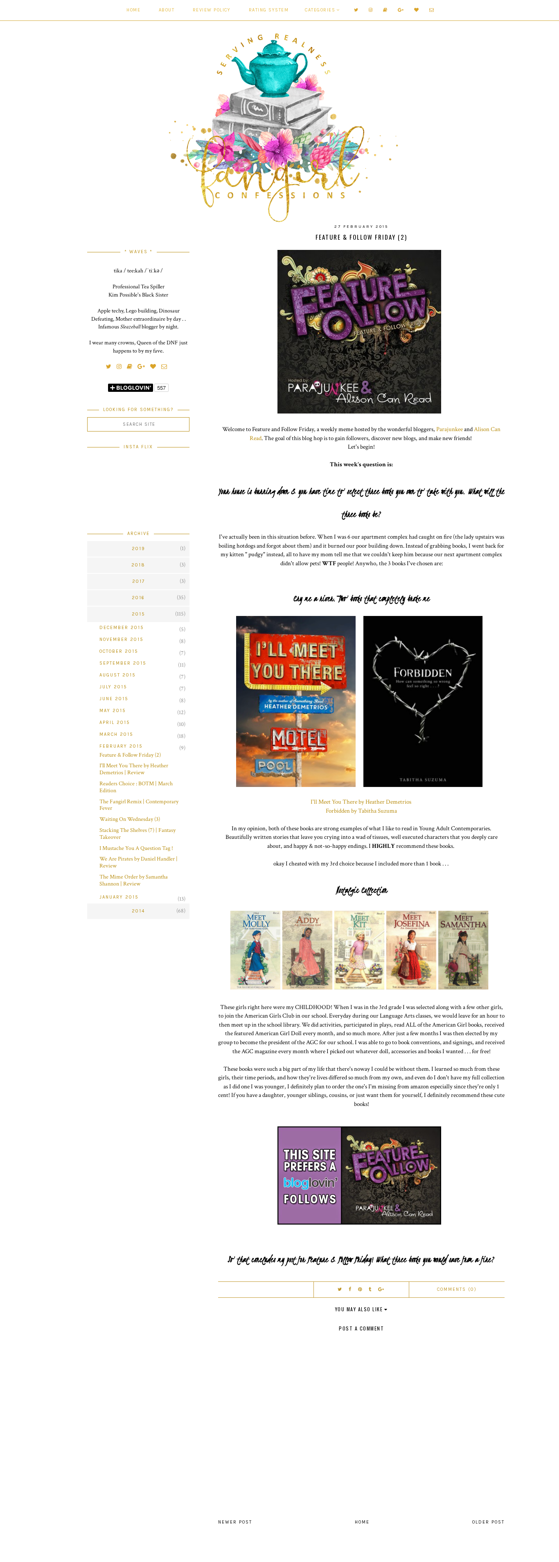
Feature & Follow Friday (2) (130, 755)
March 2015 (116, 734)
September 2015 (123, 663)
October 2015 (118, 651)
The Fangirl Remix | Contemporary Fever (138, 805)
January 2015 (119, 897)
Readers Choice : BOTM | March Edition (136, 787)
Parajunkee (449, 429)
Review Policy (212, 10)
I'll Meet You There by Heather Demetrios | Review (133, 769)
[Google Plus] (403, 10)
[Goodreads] (387, 10)
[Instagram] (373, 10)
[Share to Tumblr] (370, 1289)
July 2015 (113, 687)
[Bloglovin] (419, 10)
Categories (320, 10)
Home (133, 10)
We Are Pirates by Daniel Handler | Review (138, 862)
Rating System (269, 10)
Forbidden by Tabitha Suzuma (361, 811)
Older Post (488, 1522)
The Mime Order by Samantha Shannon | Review (133, 880)
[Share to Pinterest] (360, 1289)
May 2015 (112, 710)
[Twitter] (358, 10)
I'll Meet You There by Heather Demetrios (361, 802)
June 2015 (113, 698)
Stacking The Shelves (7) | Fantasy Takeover (137, 834)
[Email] (434, 10)
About (167, 10)
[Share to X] (340, 1289)
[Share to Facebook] (350, 1289)
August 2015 (117, 675)
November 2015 (121, 639)
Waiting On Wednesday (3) (129, 819)
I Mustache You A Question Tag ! (136, 848)
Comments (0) (457, 1289)
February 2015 (121, 746)
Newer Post (235, 1522)
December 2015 (121, 627)
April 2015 (114, 722)
